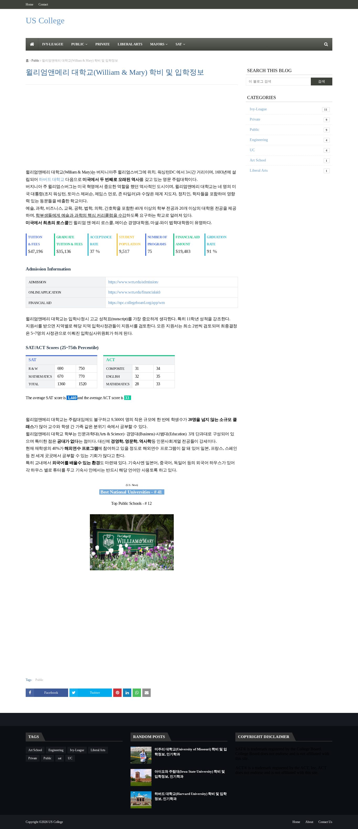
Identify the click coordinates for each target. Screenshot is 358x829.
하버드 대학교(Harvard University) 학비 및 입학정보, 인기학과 (191, 796)
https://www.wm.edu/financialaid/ (134, 292)
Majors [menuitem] (157, 44)
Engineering (289, 140)
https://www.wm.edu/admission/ (133, 282)
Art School (289, 160)
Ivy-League (289, 109)
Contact (43, 4)
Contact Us (325, 822)
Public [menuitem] (77, 44)
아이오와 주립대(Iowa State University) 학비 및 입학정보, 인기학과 (190, 774)
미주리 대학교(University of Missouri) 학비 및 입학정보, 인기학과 (191, 751)
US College (45, 20)
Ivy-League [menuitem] (52, 44)
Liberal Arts (289, 170)
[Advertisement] (132, 126)
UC (289, 150)
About (309, 822)
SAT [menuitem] (179, 44)
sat (59, 758)
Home (29, 4)
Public (35, 60)
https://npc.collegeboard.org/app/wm (136, 302)
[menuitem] (32, 44)
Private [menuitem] (102, 44)
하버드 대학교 (51, 179)
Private (289, 119)
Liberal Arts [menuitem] (130, 44)
